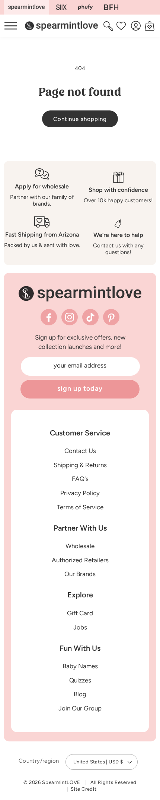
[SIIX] (61, 7)
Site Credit (83, 789)
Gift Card (80, 613)
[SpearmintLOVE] (26, 7)
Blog (80, 694)
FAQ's (80, 478)
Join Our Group (80, 708)
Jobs (80, 627)
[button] (109, 25)
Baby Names (80, 666)
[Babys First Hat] (111, 7)
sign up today (80, 388)
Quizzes (80, 680)
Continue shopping (80, 119)
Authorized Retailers (80, 560)
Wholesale (80, 546)
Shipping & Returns (80, 465)
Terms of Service (80, 507)
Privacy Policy (80, 493)
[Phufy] (85, 7)
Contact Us (80, 450)
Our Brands (80, 574)
